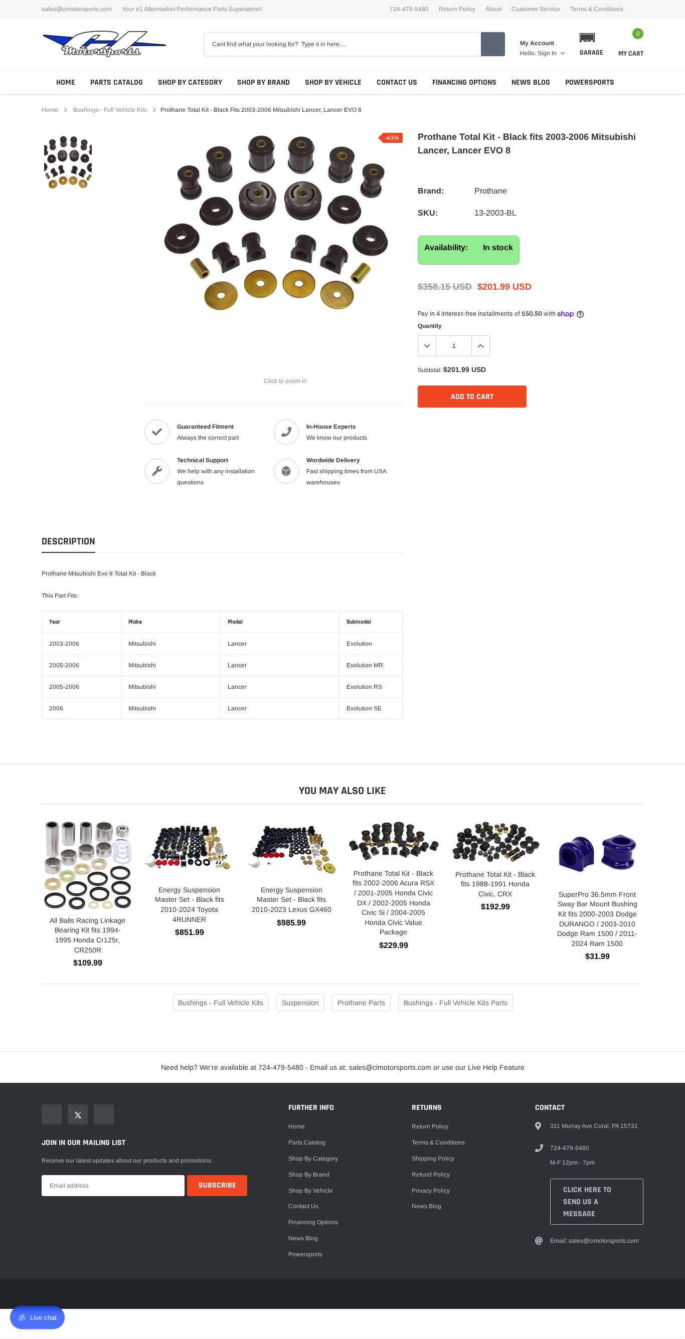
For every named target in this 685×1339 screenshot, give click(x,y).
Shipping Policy (433, 1158)
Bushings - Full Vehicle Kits (110, 109)
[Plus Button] (480, 346)
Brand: (431, 190)
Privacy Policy (431, 1190)
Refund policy (431, 1174)
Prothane (490, 190)
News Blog (530, 82)
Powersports (589, 82)
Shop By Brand (263, 82)
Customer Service (535, 9)
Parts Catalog (116, 82)
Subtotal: (430, 369)
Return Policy (457, 9)
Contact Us (397, 82)
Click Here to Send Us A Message (587, 1202)
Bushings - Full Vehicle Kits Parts (455, 1003)
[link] (68, 162)
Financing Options (464, 82)
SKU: (428, 213)
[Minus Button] (427, 346)
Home (65, 82)
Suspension (300, 1003)
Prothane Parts (361, 1003)
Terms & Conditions (596, 9)
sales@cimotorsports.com (77, 9)
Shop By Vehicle (333, 82)
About (493, 9)
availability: (446, 247)
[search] (493, 44)
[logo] (104, 44)
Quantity (430, 325)
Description (68, 541)
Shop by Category (190, 82)
